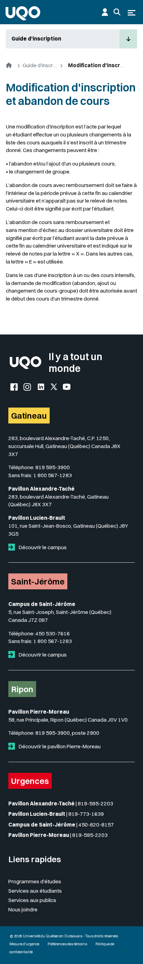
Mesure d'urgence (24, 944)
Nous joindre (22, 909)
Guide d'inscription (36, 38)
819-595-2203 (95, 803)
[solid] (13, 547)
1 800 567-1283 (52, 475)
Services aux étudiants (35, 890)
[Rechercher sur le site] (116, 12)
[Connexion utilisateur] (105, 12)
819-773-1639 (86, 814)
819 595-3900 (52, 467)
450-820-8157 (96, 824)
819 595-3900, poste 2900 (67, 733)
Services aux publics (32, 900)
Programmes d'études (34, 881)
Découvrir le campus (42, 547)
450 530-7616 (52, 633)
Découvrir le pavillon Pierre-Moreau (59, 746)
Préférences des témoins (67, 944)
